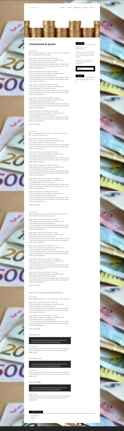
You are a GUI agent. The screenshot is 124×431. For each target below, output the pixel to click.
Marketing (85, 7)
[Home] (29, 40)
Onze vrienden (34, 415)
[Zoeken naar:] (85, 69)
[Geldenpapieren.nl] (62, 24)
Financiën (69, 7)
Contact (32, 419)
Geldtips (92, 7)
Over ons (62, 7)
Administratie (77, 7)
